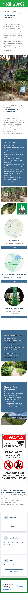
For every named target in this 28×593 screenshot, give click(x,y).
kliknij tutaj (13, 526)
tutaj (5, 504)
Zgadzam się (21, 586)
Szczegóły (14, 247)
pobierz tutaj (14, 549)
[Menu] (3, 3)
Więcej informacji (7, 589)
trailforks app (14, 571)
